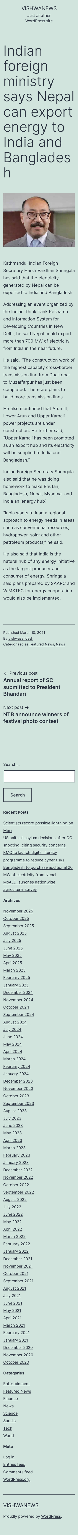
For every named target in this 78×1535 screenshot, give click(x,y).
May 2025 (12, 955)
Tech (7, 1428)
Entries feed (14, 1464)
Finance (10, 1398)
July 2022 (12, 1207)
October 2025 (16, 918)
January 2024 (16, 1074)
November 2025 (18, 911)
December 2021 (17, 1259)
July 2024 (12, 1029)
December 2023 (18, 1081)
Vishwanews (39, 8)
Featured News (41, 644)
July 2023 (12, 1118)
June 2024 (13, 1037)
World (8, 1435)
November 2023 (18, 1088)
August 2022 (15, 1199)
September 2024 (18, 1014)
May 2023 (12, 1133)
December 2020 (18, 1347)
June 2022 (13, 1214)
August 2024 (15, 1022)
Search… (11, 764)
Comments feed (18, 1472)
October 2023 (16, 1096)
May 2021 (12, 1310)
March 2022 (14, 1236)
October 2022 (16, 1185)
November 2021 (17, 1266)
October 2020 (16, 1362)
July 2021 (12, 1295)
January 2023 (16, 1162)
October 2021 (15, 1273)
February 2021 (16, 1332)
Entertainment (16, 1383)
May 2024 (12, 1044)
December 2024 (18, 992)
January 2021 (15, 1340)
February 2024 (16, 1066)
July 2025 (12, 940)
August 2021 (14, 1288)
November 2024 (18, 1000)
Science (10, 1413)
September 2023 (18, 1103)
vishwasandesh (20, 638)
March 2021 (14, 1325)
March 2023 (14, 1148)
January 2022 (16, 1251)
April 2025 (12, 963)
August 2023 (15, 1111)
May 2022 (12, 1222)
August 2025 (15, 933)
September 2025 (18, 926)
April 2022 (12, 1229)
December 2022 (18, 1170)
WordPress (51, 1516)
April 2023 (12, 1140)
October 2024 (16, 1007)
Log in (9, 1457)
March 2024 (14, 1059)
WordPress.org (16, 1479)
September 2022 (18, 1192)
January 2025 (16, 985)
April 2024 (12, 1051)
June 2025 (13, 948)
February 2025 (16, 977)
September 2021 (18, 1281)
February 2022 (16, 1244)
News (60, 644)
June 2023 (13, 1125)
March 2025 (14, 970)
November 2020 (18, 1355)
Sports (9, 1420)
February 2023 (16, 1155)
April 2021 (12, 1318)
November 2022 (18, 1177)
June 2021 (12, 1303)
